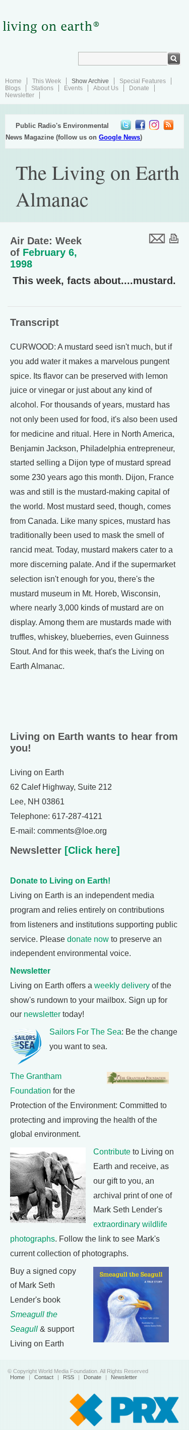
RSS (68, 1377)
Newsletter (19, 95)
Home (13, 81)
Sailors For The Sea (85, 1032)
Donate (139, 88)
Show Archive (90, 81)
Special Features (142, 81)
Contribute (112, 1151)
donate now (88, 939)
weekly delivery (122, 985)
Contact (43, 1377)
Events (73, 88)
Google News (119, 137)
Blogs (13, 88)
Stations (42, 88)
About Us (105, 88)
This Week (46, 81)
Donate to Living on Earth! (60, 880)
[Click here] (90, 850)
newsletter (42, 1014)
